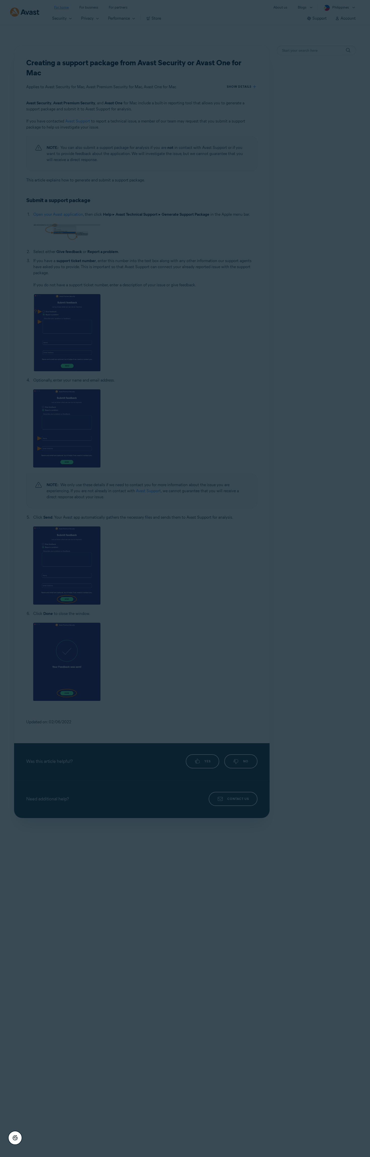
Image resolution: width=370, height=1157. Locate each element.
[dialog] (185, 578)
